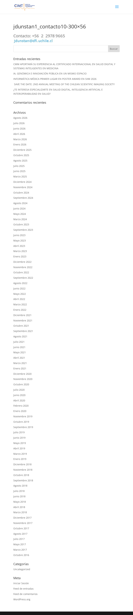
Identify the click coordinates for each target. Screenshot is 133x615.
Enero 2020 (19, 411)
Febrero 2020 (21, 405)
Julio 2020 (19, 389)
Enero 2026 (19, 144)
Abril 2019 (19, 448)
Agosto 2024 (20, 203)
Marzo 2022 (20, 304)
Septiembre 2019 (23, 427)
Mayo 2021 (19, 352)
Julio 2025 (19, 166)
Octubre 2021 (21, 325)
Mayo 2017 (19, 544)
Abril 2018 (19, 507)
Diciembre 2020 (22, 373)
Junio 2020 (19, 395)
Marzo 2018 (20, 512)
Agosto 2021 (20, 336)
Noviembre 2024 (22, 187)
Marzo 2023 (20, 251)
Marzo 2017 (20, 549)
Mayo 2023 (19, 240)
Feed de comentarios (25, 594)
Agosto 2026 (20, 117)
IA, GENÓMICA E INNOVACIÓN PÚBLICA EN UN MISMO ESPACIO (50, 73)
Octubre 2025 (21, 155)
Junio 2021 (19, 347)
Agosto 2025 (20, 160)
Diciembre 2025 (22, 149)
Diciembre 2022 (22, 261)
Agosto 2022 (20, 283)
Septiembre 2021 (23, 331)
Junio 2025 (19, 171)
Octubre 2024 (21, 192)
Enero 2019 (19, 459)
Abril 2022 (19, 299)
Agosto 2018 (20, 485)
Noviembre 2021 (22, 320)
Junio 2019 (19, 437)
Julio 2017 (19, 539)
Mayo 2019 (19, 443)
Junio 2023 (19, 235)
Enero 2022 (19, 309)
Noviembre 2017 (22, 523)
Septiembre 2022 (23, 277)
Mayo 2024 (19, 214)
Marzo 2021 (20, 363)
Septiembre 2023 (23, 229)
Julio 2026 (19, 123)
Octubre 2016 (21, 555)
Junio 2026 (19, 128)
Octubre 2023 (21, 224)
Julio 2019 (19, 432)
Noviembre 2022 (22, 267)
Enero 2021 (19, 368)
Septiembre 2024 (23, 197)
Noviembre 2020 (22, 379)
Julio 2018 (19, 491)
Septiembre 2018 (23, 480)
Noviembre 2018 (22, 469)
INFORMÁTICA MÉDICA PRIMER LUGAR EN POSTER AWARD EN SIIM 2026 (54, 78)
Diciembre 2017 (22, 517)
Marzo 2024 (20, 219)
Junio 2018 (19, 496)
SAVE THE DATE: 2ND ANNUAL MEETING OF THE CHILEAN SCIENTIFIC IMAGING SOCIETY (64, 84)
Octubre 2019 (21, 421)
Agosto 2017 (20, 533)
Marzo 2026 (20, 139)
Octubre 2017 (21, 528)
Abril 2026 (19, 134)
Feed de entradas (23, 588)
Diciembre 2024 (22, 181)
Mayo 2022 (19, 293)
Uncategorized (21, 569)
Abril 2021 (19, 357)
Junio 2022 (19, 288)
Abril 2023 (19, 246)
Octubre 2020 (21, 384)
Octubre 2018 (21, 475)
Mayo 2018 (19, 501)
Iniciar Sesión (21, 583)
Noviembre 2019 (22, 416)
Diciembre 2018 (22, 464)
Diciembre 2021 (22, 315)
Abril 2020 (19, 400)
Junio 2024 (19, 208)
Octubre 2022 (21, 272)
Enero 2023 (19, 256)
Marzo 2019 (20, 453)
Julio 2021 (19, 341)
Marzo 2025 (20, 176)
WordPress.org (21, 599)
